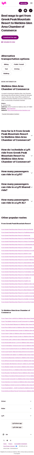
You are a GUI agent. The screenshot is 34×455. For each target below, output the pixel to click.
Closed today (7, 105)
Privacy (10, 444)
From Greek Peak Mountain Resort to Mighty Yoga (16, 253)
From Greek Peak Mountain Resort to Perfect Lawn (16, 247)
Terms (5, 444)
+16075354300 (10, 108)
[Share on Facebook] (25, 11)
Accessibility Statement (20, 444)
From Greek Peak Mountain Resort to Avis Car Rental (17, 229)
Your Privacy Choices (9, 446)
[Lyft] (4, 3)
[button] (31, 3)
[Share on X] (20, 11)
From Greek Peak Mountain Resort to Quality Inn (16, 281)
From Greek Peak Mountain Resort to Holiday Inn (16, 278)
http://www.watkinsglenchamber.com (19, 110)
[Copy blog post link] (31, 11)
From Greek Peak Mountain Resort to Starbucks (15, 235)
